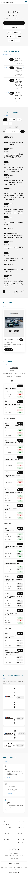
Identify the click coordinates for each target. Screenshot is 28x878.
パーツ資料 (11, 40)
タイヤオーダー (14, 23)
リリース (5, 123)
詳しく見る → (7, 777)
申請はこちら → (8, 810)
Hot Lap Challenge (7, 837)
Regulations (21, 827)
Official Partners (7, 824)
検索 (4, 131)
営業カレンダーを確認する (14, 872)
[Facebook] (12, 849)
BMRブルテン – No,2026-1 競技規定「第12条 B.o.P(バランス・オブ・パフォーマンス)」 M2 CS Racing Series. (14, 211)
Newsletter (20, 842)
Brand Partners (7, 827)
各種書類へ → (5, 306)
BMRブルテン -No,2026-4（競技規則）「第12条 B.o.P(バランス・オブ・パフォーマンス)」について (13, 169)
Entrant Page (21, 845)
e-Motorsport (7, 839)
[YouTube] (19, 849)
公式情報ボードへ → (7, 54)
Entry (21, 824)
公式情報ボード (17, 32)
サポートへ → (5, 678)
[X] (15, 849)
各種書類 (19, 36)
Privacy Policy (21, 839)
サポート (17, 40)
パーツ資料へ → (6, 364)
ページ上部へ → (6, 115)
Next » (21, 291)
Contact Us (20, 837)
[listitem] (14, 61)
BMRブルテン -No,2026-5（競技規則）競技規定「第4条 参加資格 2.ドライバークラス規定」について (14, 156)
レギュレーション (11, 36)
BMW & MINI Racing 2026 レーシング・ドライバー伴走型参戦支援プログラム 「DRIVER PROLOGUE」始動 (13, 235)
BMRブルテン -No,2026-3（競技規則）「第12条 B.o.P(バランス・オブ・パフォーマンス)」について (13, 182)
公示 (10, 123)
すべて (5, 119)
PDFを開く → (8, 349)
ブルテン (19, 119)
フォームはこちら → (9, 793)
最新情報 (9, 32)
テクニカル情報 (12, 119)
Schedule (21, 830)
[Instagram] (9, 849)
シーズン (4, 127)
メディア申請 (14, 27)
